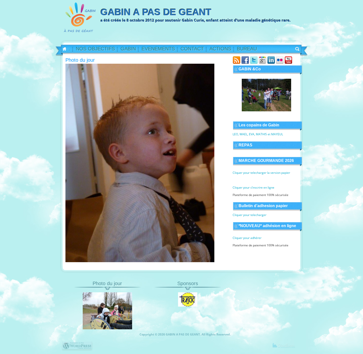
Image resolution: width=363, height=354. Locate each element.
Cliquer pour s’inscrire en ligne (253, 187)
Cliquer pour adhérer (247, 238)
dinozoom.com (286, 348)
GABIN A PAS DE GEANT (156, 12)
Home (62, 49)
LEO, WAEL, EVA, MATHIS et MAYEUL (258, 134)
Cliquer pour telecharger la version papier (261, 173)
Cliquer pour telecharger (249, 215)
